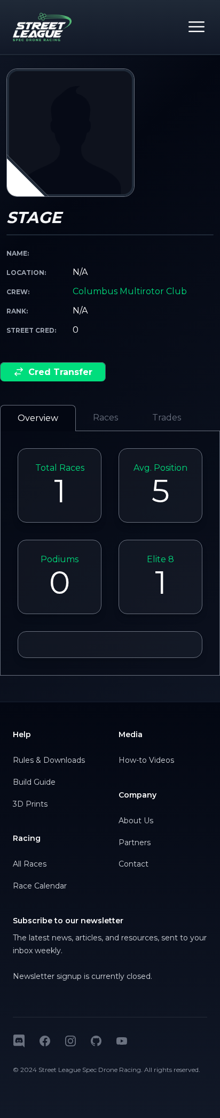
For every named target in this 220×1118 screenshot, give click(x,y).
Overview (38, 418)
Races (105, 417)
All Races (29, 864)
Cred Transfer (60, 372)
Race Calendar (40, 886)
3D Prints (30, 804)
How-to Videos (146, 760)
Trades (166, 417)
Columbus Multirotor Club (130, 291)
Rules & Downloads (49, 760)
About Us (136, 820)
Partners (135, 842)
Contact (133, 864)
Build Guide (34, 782)
